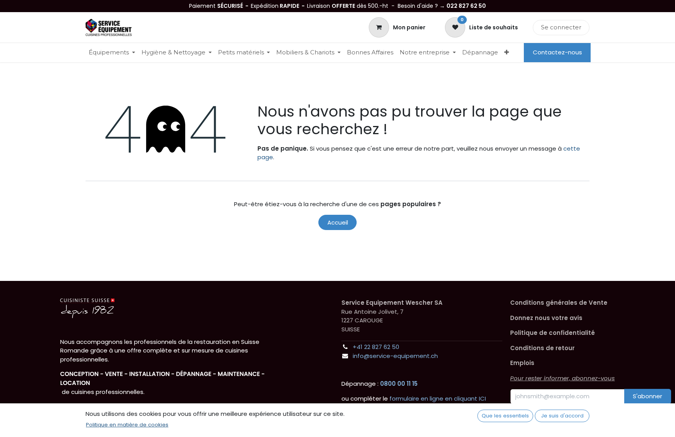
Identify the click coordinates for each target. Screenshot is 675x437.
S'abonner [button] (647, 396)
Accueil (337, 222)
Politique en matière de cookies (127, 424)
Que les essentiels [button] (505, 415)
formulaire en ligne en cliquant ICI (437, 398)
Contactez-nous (557, 52)
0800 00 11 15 (399, 383)
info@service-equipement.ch (395, 356)
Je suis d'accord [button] (562, 415)
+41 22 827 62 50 (376, 347)
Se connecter (561, 27)
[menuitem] (112, 52)
